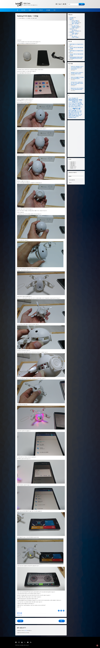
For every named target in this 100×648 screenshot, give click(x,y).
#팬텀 (81, 114)
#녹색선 (76, 103)
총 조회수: (72, 166)
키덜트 (30, 10)
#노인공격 (72, 103)
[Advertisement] (41, 31)
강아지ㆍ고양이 (74, 34)
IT (35, 10)
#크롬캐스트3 (71, 114)
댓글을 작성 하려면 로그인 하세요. (23, 632)
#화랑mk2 (74, 117)
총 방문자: (72, 168)
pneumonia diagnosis (76, 78)
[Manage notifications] (97, 645)
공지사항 (23, 10)
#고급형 (79, 102)
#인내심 (78, 110)
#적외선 (80, 110)
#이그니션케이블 (72, 110)
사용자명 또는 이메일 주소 (73, 172)
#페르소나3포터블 (72, 115)
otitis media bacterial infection (77, 89)
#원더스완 (76, 109)
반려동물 (48, 10)
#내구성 (70, 103)
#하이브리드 (77, 116)
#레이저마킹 (79, 103)
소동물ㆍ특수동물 (74, 33)
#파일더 (78, 114)
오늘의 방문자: (72, 163)
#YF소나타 (70, 102)
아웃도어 (41, 10)
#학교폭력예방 (71, 117)
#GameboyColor (73, 100)
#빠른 (82, 104)
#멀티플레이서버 (74, 104)
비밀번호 (70, 176)
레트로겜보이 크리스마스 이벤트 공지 (77, 72)
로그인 (26, 630)
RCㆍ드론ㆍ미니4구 (34, 18)
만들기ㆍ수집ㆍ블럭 (75, 23)
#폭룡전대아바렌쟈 (78, 115)
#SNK (80, 100)
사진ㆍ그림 (73, 36)
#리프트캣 (70, 104)
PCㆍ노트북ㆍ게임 (75, 25)
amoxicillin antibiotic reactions (76, 73)
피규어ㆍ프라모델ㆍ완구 (75, 22)
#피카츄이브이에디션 (72, 116)
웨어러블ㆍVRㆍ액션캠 (75, 26)
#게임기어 (75, 102)
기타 (54, 10)
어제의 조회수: (72, 164)
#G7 (77, 98)
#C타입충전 (74, 98)
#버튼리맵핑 (79, 104)
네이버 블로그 (72, 17)
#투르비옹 (75, 114)
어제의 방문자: (72, 165)
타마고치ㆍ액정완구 (75, 20)
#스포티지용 (75, 105)
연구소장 (29, 18)
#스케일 (72, 105)
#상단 (69, 105)
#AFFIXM (70, 98)
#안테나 (78, 105)
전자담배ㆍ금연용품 (75, 37)
